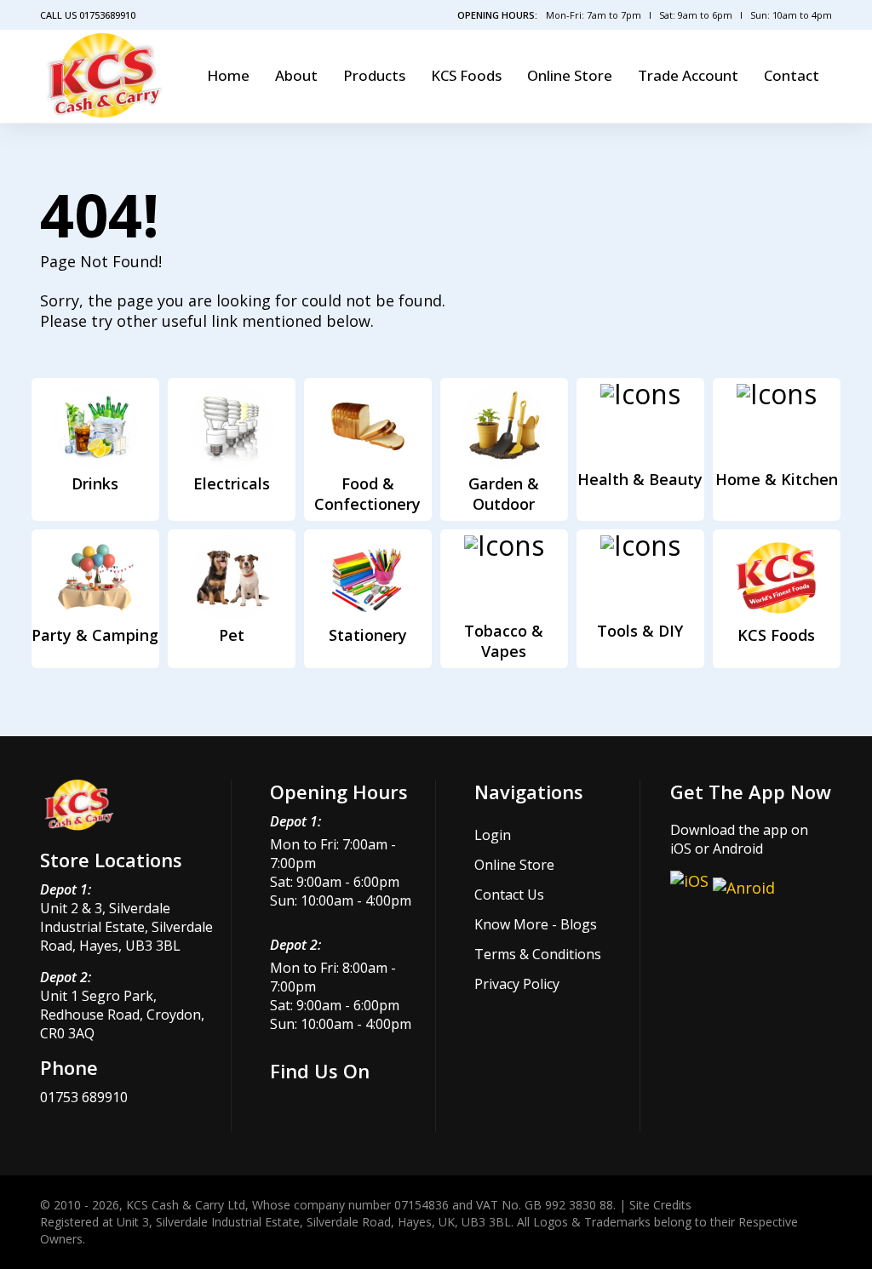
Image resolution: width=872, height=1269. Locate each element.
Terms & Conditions (537, 954)
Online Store (569, 75)
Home (228, 75)
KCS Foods (466, 75)
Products (374, 75)
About (296, 75)
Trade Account (688, 75)
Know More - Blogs (535, 924)
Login (492, 835)
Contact (791, 75)
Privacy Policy (516, 984)
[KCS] (105, 76)
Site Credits (660, 1205)
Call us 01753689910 (87, 15)
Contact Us (509, 894)
